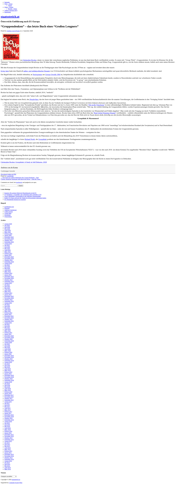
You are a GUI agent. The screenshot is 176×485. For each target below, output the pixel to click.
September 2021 (9, 321)
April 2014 (7, 467)
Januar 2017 (7, 413)
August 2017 (8, 401)
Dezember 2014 (9, 454)
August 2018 (8, 382)
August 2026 (8, 224)
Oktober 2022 (8, 299)
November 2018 (9, 377)
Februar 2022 (8, 313)
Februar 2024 (8, 273)
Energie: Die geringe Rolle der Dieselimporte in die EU (20, 193)
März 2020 (7, 350)
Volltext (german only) (10, 10)
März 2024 (7, 271)
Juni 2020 (7, 345)
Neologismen (37, 74)
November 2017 (9, 397)
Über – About (8, 4)
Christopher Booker (29, 60)
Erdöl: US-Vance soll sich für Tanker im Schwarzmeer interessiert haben (25, 198)
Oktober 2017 (8, 398)
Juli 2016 (7, 423)
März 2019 (7, 370)
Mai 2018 (7, 387)
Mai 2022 (7, 308)
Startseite (7, 2)
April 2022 (7, 309)
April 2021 (7, 329)
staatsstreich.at (16, 479)
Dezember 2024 (9, 257)
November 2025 (9, 238)
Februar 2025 (8, 253)
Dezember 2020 (9, 336)
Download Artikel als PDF (8, 174)
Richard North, (30, 139)
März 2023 (7, 291)
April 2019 (7, 369)
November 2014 (9, 456)
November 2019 (9, 357)
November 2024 (9, 258)
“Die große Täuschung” (96, 105)
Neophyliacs (33, 99)
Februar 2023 (8, 293)
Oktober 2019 (8, 359)
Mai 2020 (7, 347)
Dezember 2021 (9, 316)
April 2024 (7, 270)
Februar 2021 (8, 332)
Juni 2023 (7, 286)
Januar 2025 (7, 255)
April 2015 (7, 448)
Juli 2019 (7, 364)
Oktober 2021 (8, 319)
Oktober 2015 (8, 438)
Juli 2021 (7, 324)
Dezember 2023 (9, 276)
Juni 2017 (7, 405)
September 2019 (9, 360)
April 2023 (7, 289)
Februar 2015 (8, 451)
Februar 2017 (8, 411)
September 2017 (9, 400)
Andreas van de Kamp (9, 167)
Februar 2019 (8, 372)
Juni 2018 (7, 385)
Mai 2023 (7, 288)
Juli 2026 (7, 225)
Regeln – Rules (12, 9)
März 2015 (7, 449)
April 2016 (7, 428)
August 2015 (8, 441)
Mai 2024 (7, 268)
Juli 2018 (7, 383)
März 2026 (7, 232)
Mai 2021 (7, 327)
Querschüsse (8, 216)
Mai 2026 (7, 229)
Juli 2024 (7, 265)
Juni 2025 (7, 247)
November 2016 (9, 416)
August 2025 (8, 243)
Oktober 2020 (8, 339)
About (10, 5)
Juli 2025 (7, 245)
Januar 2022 (7, 314)
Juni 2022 (7, 306)
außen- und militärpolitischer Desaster (36, 71)
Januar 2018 (7, 393)
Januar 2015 (7, 453)
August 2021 (8, 322)
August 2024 (8, 263)
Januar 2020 (7, 354)
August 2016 (8, 421)
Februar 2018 (8, 392)
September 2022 (9, 301)
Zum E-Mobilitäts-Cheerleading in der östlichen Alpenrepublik (22, 196)
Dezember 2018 (9, 375)
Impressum (7, 12)
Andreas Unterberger (10, 210)
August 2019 (8, 362)
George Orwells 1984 (52, 74)
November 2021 (9, 317)
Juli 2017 (7, 403)
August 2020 (8, 342)
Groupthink (42, 139)
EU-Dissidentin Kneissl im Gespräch (15, 199)
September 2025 (9, 242)
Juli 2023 (7, 285)
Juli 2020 (7, 344)
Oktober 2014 (8, 457)
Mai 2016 (7, 426)
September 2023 (9, 281)
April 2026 (7, 230)
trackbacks (19, 182)
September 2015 (9, 439)
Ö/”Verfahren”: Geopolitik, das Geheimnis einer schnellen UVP (22, 194)
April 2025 (7, 250)
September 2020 (9, 341)
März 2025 (7, 252)
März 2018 (7, 390)
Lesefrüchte (10, 176)
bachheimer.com (9, 207)
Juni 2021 (7, 326)
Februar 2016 (8, 431)
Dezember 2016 (9, 415)
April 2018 (7, 388)
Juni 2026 (7, 227)
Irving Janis (5, 71)
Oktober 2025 (8, 240)
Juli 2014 (7, 462)
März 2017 (7, 410)
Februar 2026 (8, 233)
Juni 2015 (7, 444)
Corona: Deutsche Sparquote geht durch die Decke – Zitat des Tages (21, 179)
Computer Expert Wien (15, 482)
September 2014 (9, 459)
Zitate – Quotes (8, 7)
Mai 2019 (7, 367)
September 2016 (9, 420)
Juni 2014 (7, 464)
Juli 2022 (7, 304)
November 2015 (9, 436)
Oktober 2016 (8, 418)
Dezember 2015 (9, 434)
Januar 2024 (7, 275)
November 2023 (9, 278)
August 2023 (8, 283)
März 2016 (7, 429)
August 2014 (8, 461)
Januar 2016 (7, 433)
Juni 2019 (7, 365)
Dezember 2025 (9, 237)
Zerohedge (7, 215)
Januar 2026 (7, 235)
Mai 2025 (7, 248)
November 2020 (9, 337)
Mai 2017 (7, 406)
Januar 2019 (7, 373)
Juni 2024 (7, 266)
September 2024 (9, 261)
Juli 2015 (7, 443)
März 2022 (7, 311)
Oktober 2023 (8, 280)
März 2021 (7, 331)
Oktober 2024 (8, 260)
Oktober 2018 (8, 378)
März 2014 (7, 469)
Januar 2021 (7, 334)
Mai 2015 (7, 446)
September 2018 (9, 380)
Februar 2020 (8, 352)
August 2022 (8, 303)
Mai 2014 (7, 466)
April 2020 (7, 349)
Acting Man (7, 213)
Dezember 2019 (9, 355)
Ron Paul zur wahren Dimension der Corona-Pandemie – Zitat (20, 177)
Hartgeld (6, 208)
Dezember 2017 (9, 395)
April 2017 (7, 408)
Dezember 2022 (9, 296)
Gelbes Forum (8, 211)
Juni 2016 (7, 425)
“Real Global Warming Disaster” (104, 113)
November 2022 (9, 298)
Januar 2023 (7, 294)
